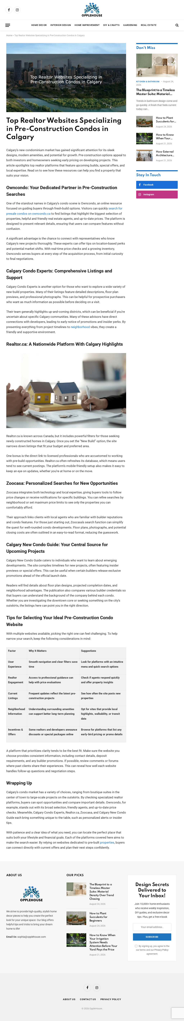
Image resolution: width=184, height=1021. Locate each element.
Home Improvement (87, 25)
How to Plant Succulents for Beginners (165, 120)
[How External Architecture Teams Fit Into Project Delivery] (144, 155)
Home (9, 35)
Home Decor (39, 25)
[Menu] (7, 25)
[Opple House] (92, 10)
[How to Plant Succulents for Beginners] (144, 121)
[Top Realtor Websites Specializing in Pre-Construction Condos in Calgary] (66, 111)
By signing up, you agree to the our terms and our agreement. (152, 950)
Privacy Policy (161, 949)
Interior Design (60, 25)
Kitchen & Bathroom (148, 81)
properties (107, 842)
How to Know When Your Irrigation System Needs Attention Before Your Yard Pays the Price (166, 137)
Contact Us (88, 999)
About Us (69, 999)
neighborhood (80, 327)
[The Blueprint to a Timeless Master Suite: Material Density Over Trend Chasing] (157, 65)
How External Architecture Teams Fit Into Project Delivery (166, 153)
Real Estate (148, 25)
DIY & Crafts (111, 25)
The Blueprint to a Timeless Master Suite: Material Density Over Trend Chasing (156, 92)
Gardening (130, 25)
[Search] (177, 25)
